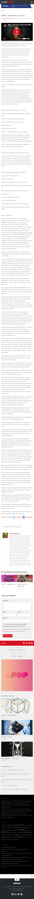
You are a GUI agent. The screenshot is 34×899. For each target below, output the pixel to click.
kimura (12, 832)
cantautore (7, 526)
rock (19, 526)
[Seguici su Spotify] (32, 643)
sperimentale (5, 839)
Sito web (5, 618)
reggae (15, 837)
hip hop (18, 830)
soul (29, 837)
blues (9, 825)
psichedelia (28, 835)
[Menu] (32, 2)
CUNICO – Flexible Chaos (8, 715)
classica (26, 825)
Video (2, 11)
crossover (4, 827)
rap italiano (11, 837)
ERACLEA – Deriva (6, 737)
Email (19, 612)
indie (12, 526)
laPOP (15, 832)
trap (17, 839)
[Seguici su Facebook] (24, 643)
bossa (12, 825)
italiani (15, 526)
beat (6, 825)
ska (26, 837)
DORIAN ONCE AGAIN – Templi (16, 770)
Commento (6, 600)
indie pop (27, 830)
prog (23, 835)
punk (3, 837)
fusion (30, 827)
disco (13, 827)
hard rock (12, 830)
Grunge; (7, 830)
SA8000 (4, 803)
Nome (5, 612)
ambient (3, 825)
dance (9, 827)
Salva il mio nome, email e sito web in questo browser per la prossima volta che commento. (15, 625)
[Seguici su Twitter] (29, 643)
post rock (20, 835)
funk (27, 827)
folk (24, 827)
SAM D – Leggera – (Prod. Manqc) (18, 789)
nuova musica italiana (7, 835)
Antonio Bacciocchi (7, 18)
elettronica (18, 827)
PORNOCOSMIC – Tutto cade (9, 758)
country (30, 825)
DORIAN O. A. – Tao (13, 785)
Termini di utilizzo (16, 631)
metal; (22, 832)
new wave (28, 832)
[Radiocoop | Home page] (9, 2)
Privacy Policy (6, 631)
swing (14, 839)
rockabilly (24, 837)
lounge (18, 832)
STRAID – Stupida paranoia (8, 584)
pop (15, 834)
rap (8, 837)
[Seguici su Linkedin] (26, 643)
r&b (6, 837)
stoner (11, 839)
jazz (9, 832)
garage (3, 830)
